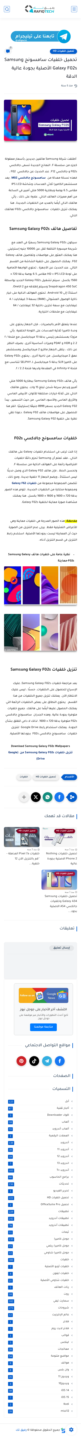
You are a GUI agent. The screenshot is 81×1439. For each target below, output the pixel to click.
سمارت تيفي (39, 1301)
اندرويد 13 (40, 1163)
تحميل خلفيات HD (63, 51)
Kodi (40, 1404)
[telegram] (47, 1061)
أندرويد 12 (39, 1156)
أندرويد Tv (39, 1170)
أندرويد (39, 1142)
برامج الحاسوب (39, 1177)
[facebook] (60, 1061)
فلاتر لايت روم (40, 1328)
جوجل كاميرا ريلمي (39, 1246)
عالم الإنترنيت (39, 1314)
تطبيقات (39, 1211)
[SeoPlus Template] (63, 1430)
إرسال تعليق (61, 948)
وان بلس (40, 1370)
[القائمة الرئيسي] (74, 9)
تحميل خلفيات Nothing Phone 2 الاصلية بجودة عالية (61, 859)
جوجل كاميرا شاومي (39, 1253)
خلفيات (24, 777)
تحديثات (39, 1184)
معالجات (39, 1349)
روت (39, 1294)
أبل (39, 1101)
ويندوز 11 (39, 1376)
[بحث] (7, 9)
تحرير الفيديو (40, 1191)
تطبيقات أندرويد (39, 1218)
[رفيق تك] (40, 9)
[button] (59, 797)
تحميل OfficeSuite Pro (40, 1204)
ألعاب (39, 1122)
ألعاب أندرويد (39, 1129)
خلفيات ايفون (40, 1273)
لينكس (40, 1342)
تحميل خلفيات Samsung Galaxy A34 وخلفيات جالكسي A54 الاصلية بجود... (61, 904)
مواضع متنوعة (39, 1356)
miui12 (39, 1411)
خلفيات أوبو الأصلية (40, 1266)
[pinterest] (21, 1061)
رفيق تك (21, 1430)
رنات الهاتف (40, 1287)
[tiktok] (34, 1061)
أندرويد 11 (39, 1149)
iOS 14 (39, 1390)
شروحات (39, 1308)
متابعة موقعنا (43, 1027)
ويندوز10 (40, 1383)
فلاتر (40, 1321)
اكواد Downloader (40, 1115)
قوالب (40, 1335)
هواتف (40, 1363)
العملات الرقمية (40, 1136)
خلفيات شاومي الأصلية (39, 1280)
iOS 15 (40, 1397)
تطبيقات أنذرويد (39, 1225)
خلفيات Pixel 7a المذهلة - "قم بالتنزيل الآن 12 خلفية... (23, 859)
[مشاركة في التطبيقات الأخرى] (24, 797)
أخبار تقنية (39, 1108)
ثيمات (39, 1232)
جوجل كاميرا (39, 1239)
